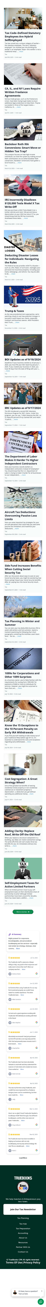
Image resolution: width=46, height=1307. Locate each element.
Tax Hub (23, 1224)
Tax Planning (23, 1218)
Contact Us (23, 1252)
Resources (23, 1242)
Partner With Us (23, 1247)
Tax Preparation (23, 1228)
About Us (23, 1238)
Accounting (23, 1233)
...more (20, 51)
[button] (23, 33)
